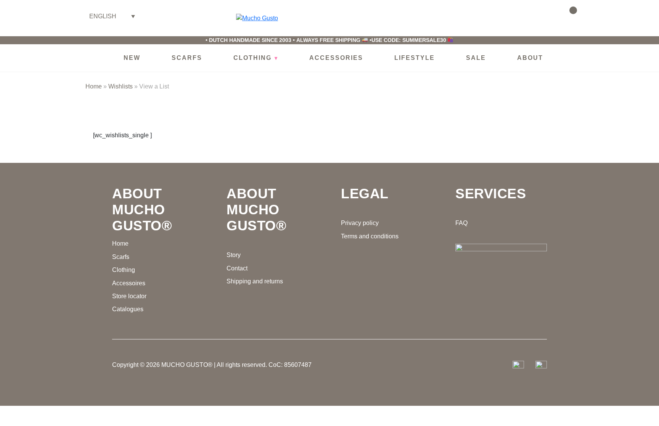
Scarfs (120, 257)
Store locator (129, 296)
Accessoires (128, 283)
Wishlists (548, 15)
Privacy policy (360, 223)
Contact (237, 268)
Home (93, 86)
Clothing (123, 270)
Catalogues (127, 309)
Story (234, 255)
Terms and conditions (370, 236)
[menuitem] (112, 16)
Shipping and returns (255, 281)
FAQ (461, 223)
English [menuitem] (102, 16)
